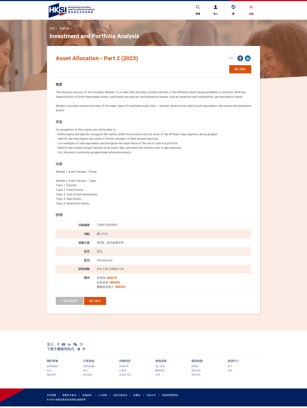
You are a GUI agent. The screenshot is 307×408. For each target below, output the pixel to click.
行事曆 (122, 370)
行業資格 (88, 361)
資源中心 (233, 361)
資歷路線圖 (89, 366)
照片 (230, 366)
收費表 (136, 395)
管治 (49, 370)
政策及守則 (125, 374)
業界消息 (196, 374)
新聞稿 (194, 366)
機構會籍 (160, 370)
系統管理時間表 (170, 395)
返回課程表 (70, 301)
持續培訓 (64, 28)
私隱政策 (87, 395)
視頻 (230, 370)
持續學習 (123, 366)
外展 (157, 374)
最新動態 (197, 361)
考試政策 (87, 374)
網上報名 (240, 69)
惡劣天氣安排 (120, 395)
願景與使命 (52, 366)
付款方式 (151, 395)
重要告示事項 (69, 395)
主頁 (52, 28)
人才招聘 (102, 395)
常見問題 (51, 395)
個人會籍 (160, 366)
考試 (85, 370)
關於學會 (52, 361)
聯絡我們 (51, 374)
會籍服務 (161, 361)
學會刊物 (196, 370)
